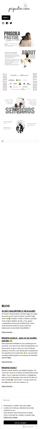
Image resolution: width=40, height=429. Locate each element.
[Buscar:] (20, 400)
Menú (6, 17)
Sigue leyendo (7, 332)
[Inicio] (3, 23)
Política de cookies (10, 417)
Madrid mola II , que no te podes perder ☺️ (19, 339)
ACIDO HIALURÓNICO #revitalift (18, 311)
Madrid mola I (9, 367)
